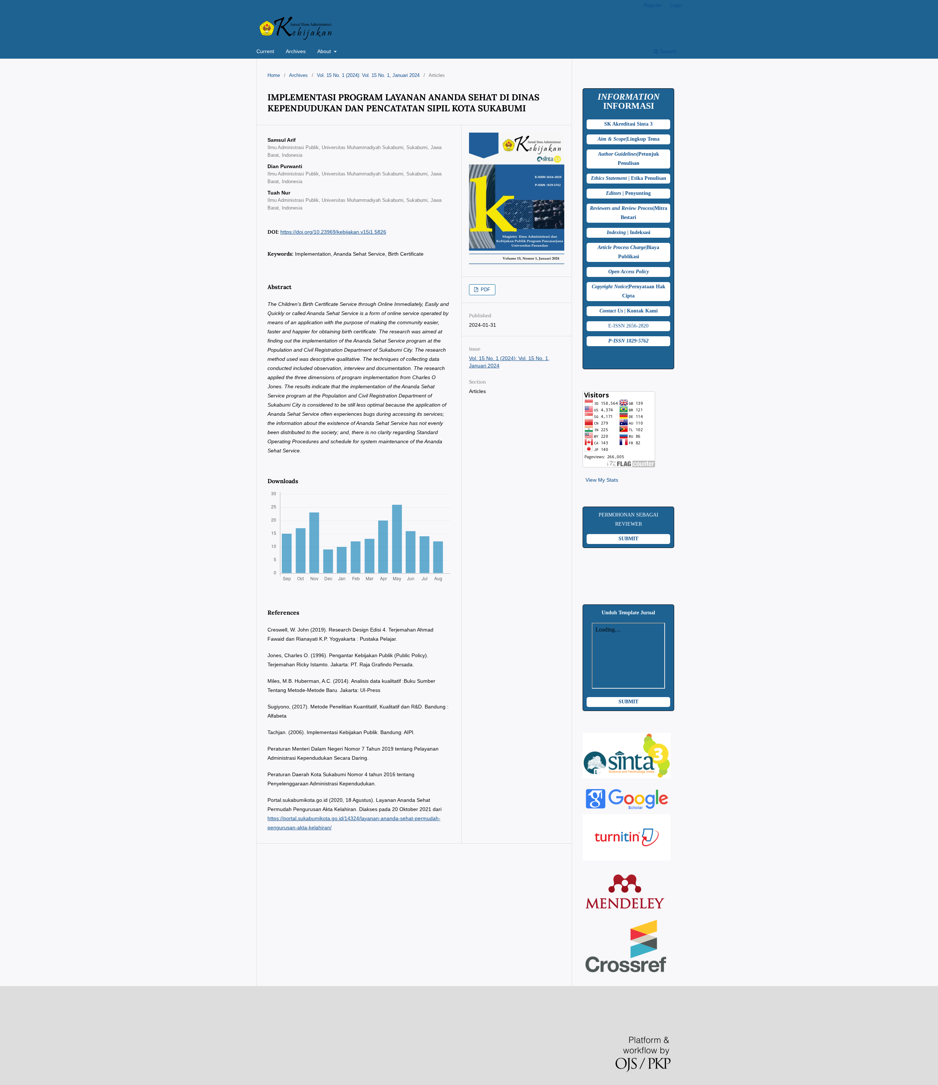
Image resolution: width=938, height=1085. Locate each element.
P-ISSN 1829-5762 (628, 341)
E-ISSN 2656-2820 (628, 326)
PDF (484, 289)
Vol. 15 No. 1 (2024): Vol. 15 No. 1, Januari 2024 (368, 75)
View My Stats (602, 480)
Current (265, 51)
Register (652, 5)
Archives (296, 51)
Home (273, 75)
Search (667, 51)
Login (676, 5)
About (324, 51)
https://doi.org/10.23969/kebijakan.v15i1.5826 (333, 232)
